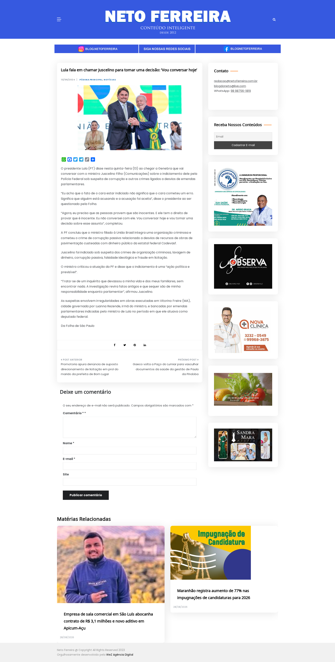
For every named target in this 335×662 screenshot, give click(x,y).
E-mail (69, 459)
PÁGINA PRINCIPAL (91, 79)
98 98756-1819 (241, 91)
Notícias (110, 79)
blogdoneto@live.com (230, 86)
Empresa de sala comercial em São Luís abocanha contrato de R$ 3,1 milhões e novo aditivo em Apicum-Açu (108, 621)
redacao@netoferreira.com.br (235, 81)
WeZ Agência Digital (119, 655)
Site (66, 474)
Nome (68, 443)
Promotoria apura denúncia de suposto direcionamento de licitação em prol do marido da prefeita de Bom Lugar (89, 369)
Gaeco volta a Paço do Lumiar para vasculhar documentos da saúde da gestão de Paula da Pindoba (166, 369)
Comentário (73, 413)
